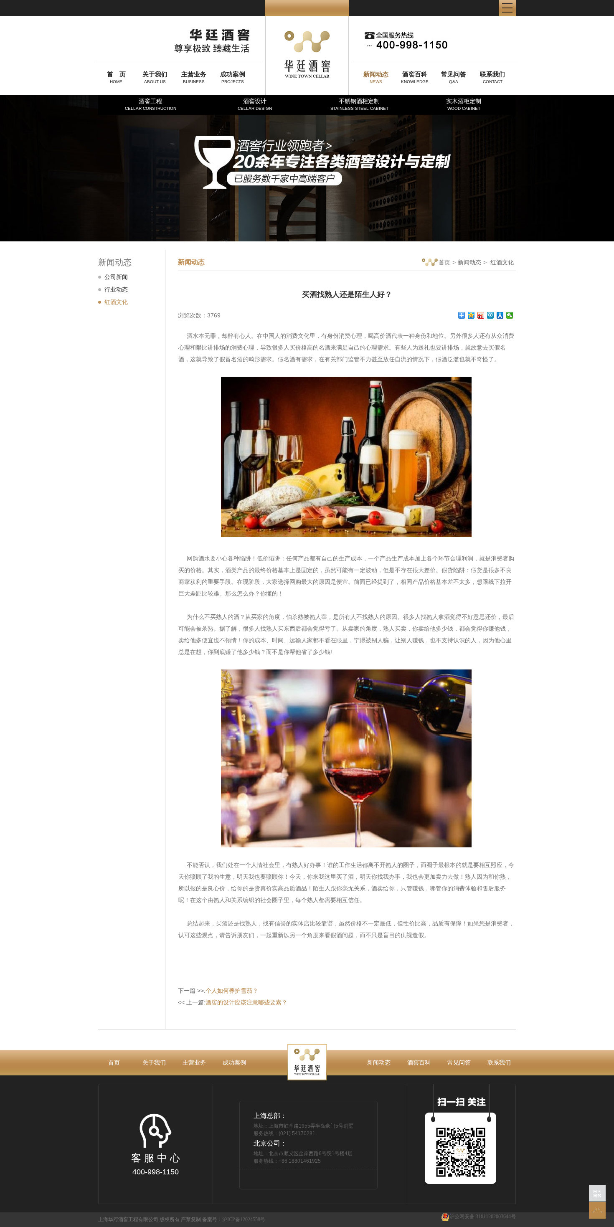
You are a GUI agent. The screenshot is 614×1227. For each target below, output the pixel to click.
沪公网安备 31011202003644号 (482, 1216)
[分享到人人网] (500, 315)
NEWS (375, 77)
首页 (444, 262)
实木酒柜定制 (463, 104)
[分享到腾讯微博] (490, 315)
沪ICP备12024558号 (243, 1219)
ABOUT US (154, 77)
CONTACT (492, 77)
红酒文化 (116, 302)
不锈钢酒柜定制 (359, 104)
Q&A (453, 77)
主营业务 (194, 1062)
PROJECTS (232, 77)
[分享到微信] (509, 315)
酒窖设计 (255, 104)
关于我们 (154, 1062)
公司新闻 (116, 277)
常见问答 (459, 1062)
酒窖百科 (419, 1062)
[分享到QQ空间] (471, 315)
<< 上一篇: (232, 1002)
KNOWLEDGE (415, 77)
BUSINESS (193, 77)
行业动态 (116, 289)
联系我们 (499, 1062)
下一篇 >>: (218, 990)
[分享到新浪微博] (481, 315)
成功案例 (234, 1062)
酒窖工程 (150, 104)
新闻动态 (469, 262)
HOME (116, 77)
